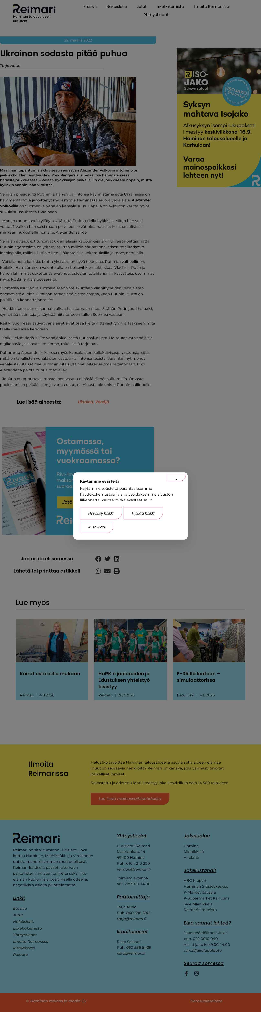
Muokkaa (96, 527)
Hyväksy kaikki (101, 513)
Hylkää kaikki (143, 513)
